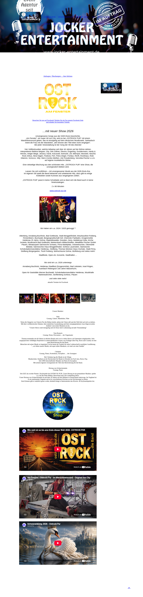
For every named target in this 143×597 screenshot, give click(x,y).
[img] (30, 17)
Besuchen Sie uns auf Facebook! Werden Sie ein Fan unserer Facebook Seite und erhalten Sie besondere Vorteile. (57, 121)
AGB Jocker (49, 31)
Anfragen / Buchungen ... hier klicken (57, 76)
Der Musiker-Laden (66, 31)
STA (114, 17)
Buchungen (85, 24)
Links (109, 24)
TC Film (47, 24)
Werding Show (82, 17)
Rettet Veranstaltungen (65, 24)
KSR (120, 17)
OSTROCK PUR (49, 17)
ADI (93, 17)
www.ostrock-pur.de (58, 191)
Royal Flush (104, 17)
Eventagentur (65, 17)
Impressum (99, 24)
